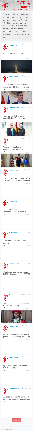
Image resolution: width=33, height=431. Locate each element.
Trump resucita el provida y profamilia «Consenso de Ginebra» (14, 148)
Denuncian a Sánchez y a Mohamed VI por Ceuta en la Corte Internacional (14, 210)
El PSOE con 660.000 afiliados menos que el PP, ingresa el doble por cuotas (16, 86)
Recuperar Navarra (14, 45)
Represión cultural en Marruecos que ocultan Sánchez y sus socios (16, 335)
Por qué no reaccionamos (13, 53)
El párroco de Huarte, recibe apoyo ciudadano (14, 242)
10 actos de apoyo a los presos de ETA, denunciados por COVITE (16, 273)
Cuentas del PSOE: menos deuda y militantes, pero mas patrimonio (16, 179)
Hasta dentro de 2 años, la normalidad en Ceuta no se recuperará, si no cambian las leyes (15, 117)
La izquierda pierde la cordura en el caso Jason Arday (16, 304)
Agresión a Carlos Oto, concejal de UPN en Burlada (15, 366)
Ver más (16, 420)
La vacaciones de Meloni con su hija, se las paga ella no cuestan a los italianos (16, 398)
